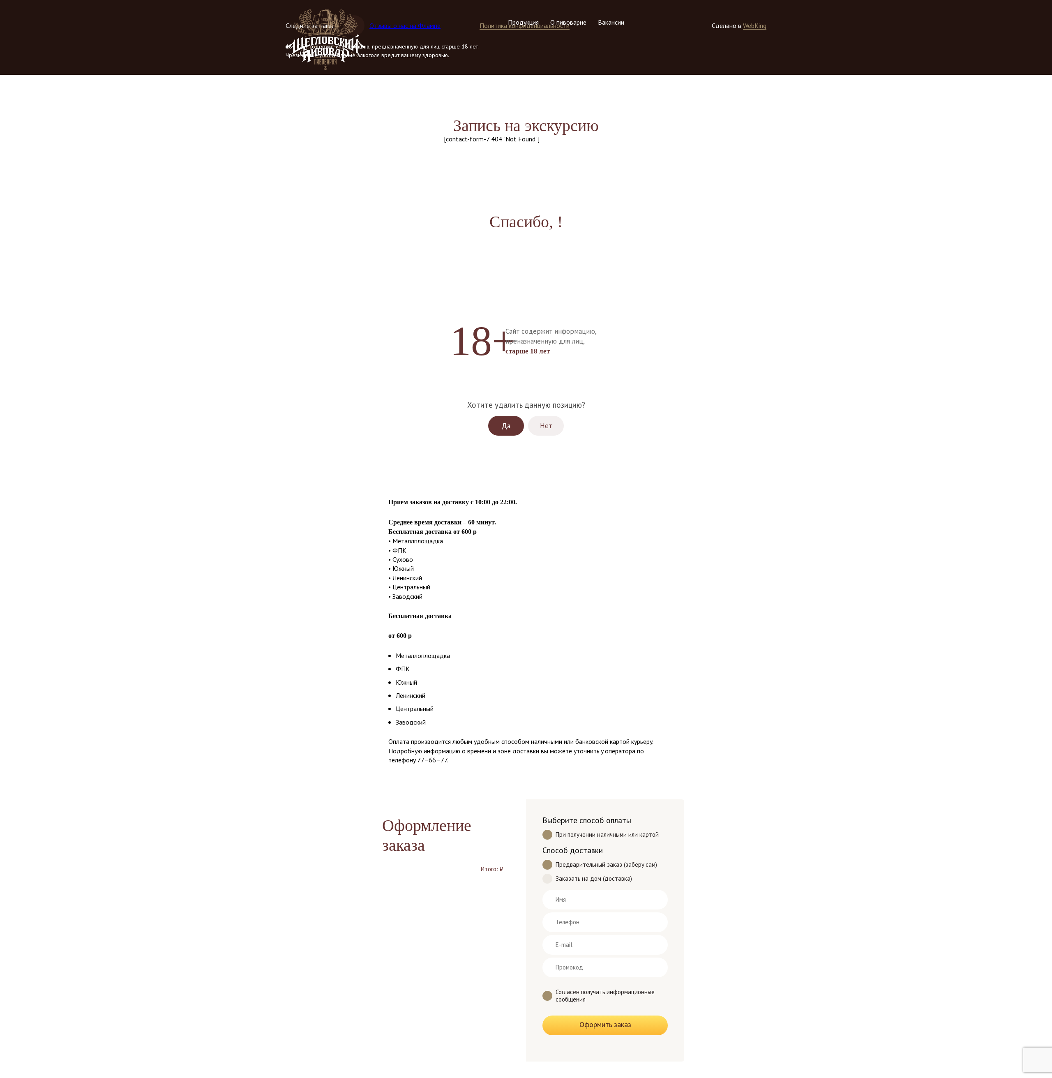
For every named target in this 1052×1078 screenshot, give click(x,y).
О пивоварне (568, 22)
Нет (546, 425)
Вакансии (611, 22)
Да (506, 425)
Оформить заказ (605, 1024)
